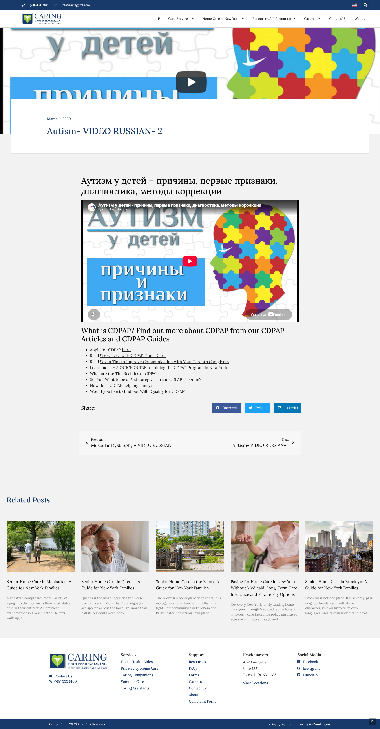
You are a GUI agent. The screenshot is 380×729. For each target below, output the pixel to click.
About (360, 18)
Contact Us (337, 18)
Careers (310, 18)
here (126, 349)
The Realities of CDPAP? (137, 373)
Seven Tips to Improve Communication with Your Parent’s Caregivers (164, 361)
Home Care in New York (220, 18)
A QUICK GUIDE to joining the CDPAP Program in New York (171, 367)
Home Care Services (173, 18)
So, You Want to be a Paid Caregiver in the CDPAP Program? (145, 379)
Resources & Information (271, 18)
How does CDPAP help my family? (121, 385)
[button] (365, 5)
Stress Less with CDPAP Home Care (133, 355)
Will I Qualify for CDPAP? (163, 391)
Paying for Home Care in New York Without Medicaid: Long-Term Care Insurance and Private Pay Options (264, 588)
